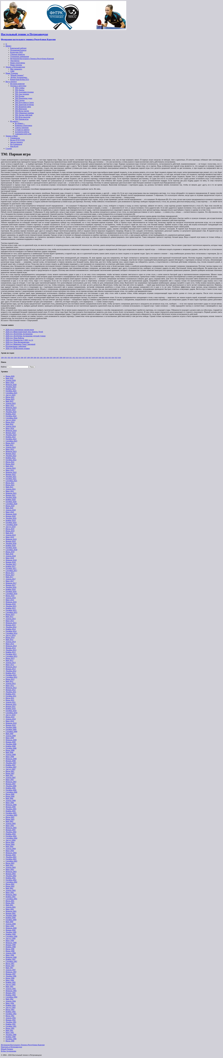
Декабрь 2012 (11, 671)
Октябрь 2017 (11, 568)
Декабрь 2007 (11, 763)
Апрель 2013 (11, 663)
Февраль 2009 (11, 740)
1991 (5, 357)
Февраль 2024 (11, 431)
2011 (70, 357)
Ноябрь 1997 (11, 959)
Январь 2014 (11, 648)
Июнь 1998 (10, 951)
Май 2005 (9, 821)
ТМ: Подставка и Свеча (24, 102)
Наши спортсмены (17, 63)
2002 (41, 357)
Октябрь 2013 (11, 654)
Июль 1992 (10, 1016)
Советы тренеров (22, 128)
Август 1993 (10, 1007)
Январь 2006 (11, 807)
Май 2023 (9, 445)
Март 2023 (10, 449)
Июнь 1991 (10, 1028)
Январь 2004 (11, 855)
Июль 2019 (10, 529)
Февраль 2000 (11, 928)
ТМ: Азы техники (22, 94)
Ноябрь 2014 (11, 629)
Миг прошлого (16, 69)
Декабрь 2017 (11, 564)
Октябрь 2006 (11, 790)
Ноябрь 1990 (11, 1037)
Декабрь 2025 (11, 387)
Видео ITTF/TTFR (17, 140)
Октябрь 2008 (11, 748)
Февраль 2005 (11, 828)
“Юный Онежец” (17, 75)
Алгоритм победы (22, 132)
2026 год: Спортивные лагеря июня (20, 330)
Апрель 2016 (11, 598)
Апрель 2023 (11, 447)
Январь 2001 (11, 913)
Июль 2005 (10, 817)
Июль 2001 (10, 901)
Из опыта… (15, 121)
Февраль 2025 (11, 408)
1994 (15, 357)
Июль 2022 (10, 462)
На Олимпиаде (16, 144)
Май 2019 (9, 533)
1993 (12, 357)
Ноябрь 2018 (11, 545)
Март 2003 (10, 869)
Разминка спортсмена (23, 125)
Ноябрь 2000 (11, 918)
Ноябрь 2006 (11, 788)
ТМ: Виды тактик (22, 111)
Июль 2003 (10, 863)
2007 (57, 357)
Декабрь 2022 (11, 456)
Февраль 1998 (11, 957)
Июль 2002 (10, 884)
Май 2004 (9, 846)
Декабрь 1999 (11, 932)
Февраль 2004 (11, 853)
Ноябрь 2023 (11, 437)
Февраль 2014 (11, 646)
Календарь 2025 (16, 52)
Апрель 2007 (11, 777)
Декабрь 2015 (11, 606)
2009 (64, 357)
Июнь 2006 (10, 796)
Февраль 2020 (11, 514)
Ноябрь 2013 (11, 652)
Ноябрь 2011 (10, 694)
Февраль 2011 (11, 704)
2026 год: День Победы (15, 338)
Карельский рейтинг (18, 48)
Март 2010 (10, 721)
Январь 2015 (11, 625)
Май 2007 (9, 775)
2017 (90, 357)
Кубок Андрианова (8, 1051)
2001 (38, 357)
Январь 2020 (11, 516)
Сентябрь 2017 (11, 571)
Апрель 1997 (11, 970)
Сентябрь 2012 (11, 677)
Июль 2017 (10, 573)
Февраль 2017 (11, 583)
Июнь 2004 (10, 844)
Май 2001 (9, 905)
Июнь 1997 (10, 966)
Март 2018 (10, 558)
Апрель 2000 (11, 924)
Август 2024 (10, 420)
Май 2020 (9, 508)
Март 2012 (10, 686)
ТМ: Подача (19, 96)
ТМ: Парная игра (21, 119)
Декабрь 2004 (11, 832)
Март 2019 (10, 537)
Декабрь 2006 (11, 786)
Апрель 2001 (11, 907)
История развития (17, 84)
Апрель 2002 (11, 890)
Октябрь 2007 (11, 767)
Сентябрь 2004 (11, 838)
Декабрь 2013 (11, 650)
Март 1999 (10, 941)
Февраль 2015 (11, 623)
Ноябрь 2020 (11, 499)
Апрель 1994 (11, 1001)
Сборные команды (17, 54)
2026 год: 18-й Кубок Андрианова (19, 334)
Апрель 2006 (11, 800)
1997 (25, 357)
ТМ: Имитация (21, 109)
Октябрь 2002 (11, 880)
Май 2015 (9, 617)
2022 (106, 357)
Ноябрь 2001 (11, 897)
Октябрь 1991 (11, 1026)
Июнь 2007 (10, 773)
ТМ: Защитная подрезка (24, 105)
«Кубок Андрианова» (18, 77)
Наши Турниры (12, 73)
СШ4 (12, 71)
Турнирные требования (19, 56)
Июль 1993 (10, 1010)
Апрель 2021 (11, 489)
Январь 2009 (11, 742)
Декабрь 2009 (11, 727)
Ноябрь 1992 (11, 1012)
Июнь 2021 (10, 485)
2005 (51, 357)
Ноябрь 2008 (11, 746)
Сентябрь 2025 (11, 393)
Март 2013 (10, 665)
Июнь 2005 (10, 819)
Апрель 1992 (11, 1018)
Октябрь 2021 (11, 479)
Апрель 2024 (11, 426)
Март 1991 (10, 1032)
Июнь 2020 (10, 506)
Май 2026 (9, 378)
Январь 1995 (11, 993)
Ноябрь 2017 (11, 566)
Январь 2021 (11, 495)
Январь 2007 (11, 784)
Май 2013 (9, 660)
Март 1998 (10, 955)
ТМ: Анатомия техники (24, 92)
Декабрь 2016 (11, 587)
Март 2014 (10, 644)
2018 (93, 357)
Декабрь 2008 (11, 744)
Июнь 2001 (10, 903)
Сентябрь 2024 (11, 418)
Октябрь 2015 (11, 610)
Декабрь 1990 (11, 1035)
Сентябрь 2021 (11, 481)
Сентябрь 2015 (11, 612)
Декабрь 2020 (11, 497)
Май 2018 (9, 554)
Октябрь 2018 (11, 548)
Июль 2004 (10, 842)
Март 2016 (10, 600)
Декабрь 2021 (11, 476)
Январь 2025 (11, 410)
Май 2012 (9, 681)
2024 (113, 357)
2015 (83, 357)
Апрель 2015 (11, 619)
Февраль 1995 (11, 991)
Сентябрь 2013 (11, 656)
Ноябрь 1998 (11, 947)
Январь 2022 (11, 474)
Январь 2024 (11, 433)
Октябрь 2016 (11, 591)
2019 (96, 357)
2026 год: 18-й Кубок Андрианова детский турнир (26, 336)
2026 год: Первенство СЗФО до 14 (19, 340)
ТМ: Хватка (19, 90)
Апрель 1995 (11, 989)
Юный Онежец (7, 1049)
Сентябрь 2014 (11, 633)
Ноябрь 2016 (11, 589)
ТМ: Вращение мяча (23, 107)
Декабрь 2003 (11, 857)
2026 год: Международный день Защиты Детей (24, 332)
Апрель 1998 (11, 953)
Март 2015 (10, 621)
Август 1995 (10, 984)
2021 (103, 357)
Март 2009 (10, 738)
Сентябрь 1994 (11, 997)
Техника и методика (18, 86)
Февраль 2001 (11, 911)
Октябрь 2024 (11, 416)
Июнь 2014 (10, 637)
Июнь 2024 (10, 422)
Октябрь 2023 (11, 439)
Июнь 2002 (10, 886)
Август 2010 (10, 715)
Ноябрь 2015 (11, 608)
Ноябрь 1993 (11, 1005)
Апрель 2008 (11, 754)
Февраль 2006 (11, 805)
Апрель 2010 (11, 719)
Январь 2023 (11, 454)
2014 (80, 357)
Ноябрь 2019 (11, 520)
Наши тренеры (16, 65)
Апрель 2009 (11, 736)
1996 (21, 357)
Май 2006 (9, 798)
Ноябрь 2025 (11, 389)
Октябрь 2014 (11, 631)
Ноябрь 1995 (11, 982)
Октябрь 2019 (11, 522)
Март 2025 (10, 405)
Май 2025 (9, 401)
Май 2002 (9, 888)
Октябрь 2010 (11, 711)
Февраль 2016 (11, 602)
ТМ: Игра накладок (22, 117)
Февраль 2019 (11, 539)
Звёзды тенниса (16, 142)
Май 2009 (9, 734)
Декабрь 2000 (11, 915)
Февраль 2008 (11, 759)
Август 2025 (10, 395)
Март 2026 (10, 382)
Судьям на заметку (22, 130)
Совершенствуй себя (23, 134)
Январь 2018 (11, 562)
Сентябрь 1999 (11, 936)
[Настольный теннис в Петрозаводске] (63, 29)
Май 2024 (9, 424)
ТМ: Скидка (20, 100)
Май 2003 (9, 865)
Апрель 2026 (11, 380)
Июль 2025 (10, 397)
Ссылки (9, 148)
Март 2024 (10, 428)
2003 (44, 357)
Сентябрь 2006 (11, 792)
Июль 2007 (10, 771)
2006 (54, 357)
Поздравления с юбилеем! (16, 346)
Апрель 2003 (11, 867)
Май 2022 (9, 466)
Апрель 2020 (11, 510)
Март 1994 (10, 1003)
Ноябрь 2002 (11, 878)
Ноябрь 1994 (11, 995)
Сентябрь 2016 (11, 594)
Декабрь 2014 (11, 627)
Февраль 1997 (11, 972)
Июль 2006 (10, 794)
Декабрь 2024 (11, 412)
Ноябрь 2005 (11, 811)
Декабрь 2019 (11, 518)
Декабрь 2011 (11, 692)
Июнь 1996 (10, 978)
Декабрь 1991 (11, 1022)
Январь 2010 (11, 725)
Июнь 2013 (10, 658)
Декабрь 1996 (11, 976)
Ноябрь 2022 (11, 458)
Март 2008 (10, 757)
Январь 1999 (11, 945)
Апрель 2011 (11, 702)
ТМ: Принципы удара (23, 98)
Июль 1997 (10, 964)
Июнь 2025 (10, 399)
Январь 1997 (11, 974)
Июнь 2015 (10, 614)
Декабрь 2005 (11, 809)
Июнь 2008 (10, 750)
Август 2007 (10, 769)
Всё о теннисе (11, 82)
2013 (77, 357)
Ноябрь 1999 (11, 934)
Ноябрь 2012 (11, 673)
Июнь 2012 (10, 679)
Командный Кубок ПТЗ (19, 79)
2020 (99, 357)
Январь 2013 (11, 669)
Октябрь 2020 (11, 502)
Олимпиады (15, 138)
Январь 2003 (11, 874)
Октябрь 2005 (11, 813)
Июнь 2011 (10, 700)
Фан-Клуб (14, 146)
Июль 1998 (10, 949)
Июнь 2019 (10, 531)
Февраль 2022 (11, 472)
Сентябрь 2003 (11, 861)
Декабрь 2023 (11, 435)
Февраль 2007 (11, 782)
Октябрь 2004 (11, 836)
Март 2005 (10, 826)
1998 (28, 357)
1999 (31, 357)
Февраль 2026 (11, 385)
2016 (86, 357)
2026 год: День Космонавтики (17, 342)
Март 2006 (10, 803)
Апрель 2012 (11, 683)
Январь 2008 (11, 761)
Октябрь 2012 (11, 675)
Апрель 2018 (11, 556)
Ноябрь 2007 (11, 765)
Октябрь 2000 (11, 920)
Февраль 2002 (11, 895)
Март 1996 (10, 980)
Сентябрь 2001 (11, 899)
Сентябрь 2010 (11, 713)
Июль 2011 (10, 698)
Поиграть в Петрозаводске (11, 1047)
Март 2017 (10, 581)
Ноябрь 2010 (11, 709)
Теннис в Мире (12, 136)
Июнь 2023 (10, 443)
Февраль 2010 (11, 723)
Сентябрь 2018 (11, 550)
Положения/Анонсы (18, 50)
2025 (116, 357)
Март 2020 (10, 512)
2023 (109, 357)
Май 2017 (9, 577)
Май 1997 (9, 968)
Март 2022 (10, 470)
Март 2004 (10, 851)
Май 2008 (9, 752)
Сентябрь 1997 (11, 961)
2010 (67, 357)
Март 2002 (10, 892)
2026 (119, 357)
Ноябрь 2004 (11, 834)
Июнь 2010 (10, 717)
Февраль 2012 (11, 688)
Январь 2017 (11, 585)
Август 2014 (10, 635)
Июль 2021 (10, 483)
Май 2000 (9, 922)
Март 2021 (10, 491)
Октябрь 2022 (11, 460)
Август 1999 (10, 938)
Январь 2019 (11, 541)
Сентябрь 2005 (11, 815)
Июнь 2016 (10, 596)
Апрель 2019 (11, 535)
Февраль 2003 (11, 872)
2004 (47, 357)
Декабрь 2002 (11, 876)
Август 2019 (10, 527)
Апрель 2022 (11, 468)
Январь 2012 (11, 690)
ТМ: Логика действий (23, 115)
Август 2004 (10, 840)
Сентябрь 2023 (11, 441)
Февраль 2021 (11, 493)
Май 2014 (9, 640)
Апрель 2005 (11, 823)
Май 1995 (9, 987)
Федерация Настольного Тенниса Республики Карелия (32, 59)
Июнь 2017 (10, 575)
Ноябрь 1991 (11, 1024)
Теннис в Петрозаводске (15, 67)
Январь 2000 (11, 930)
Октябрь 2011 (11, 696)
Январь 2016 (11, 604)
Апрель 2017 (11, 579)
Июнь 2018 (10, 552)
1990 (2, 357)
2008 (60, 357)
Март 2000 (10, 926)
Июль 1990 (10, 1041)
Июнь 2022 (10, 464)
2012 (73, 357)
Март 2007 (10, 780)
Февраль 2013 (11, 667)
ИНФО (8, 46)
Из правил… (20, 123)
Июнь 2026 (10, 376)
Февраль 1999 (11, 943)
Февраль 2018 (11, 560)
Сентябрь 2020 (11, 504)
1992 (8, 357)
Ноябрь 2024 (11, 414)
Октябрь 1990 (11, 1039)
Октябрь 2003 (11, 859)
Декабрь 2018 (11, 543)
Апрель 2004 (11, 849)
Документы (14, 61)
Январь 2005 (11, 830)
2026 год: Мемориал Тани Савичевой (20, 344)
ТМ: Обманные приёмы (24, 113)
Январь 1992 (11, 1020)
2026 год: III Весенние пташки (18, 348)
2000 (34, 357)
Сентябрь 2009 (11, 732)
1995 (18, 357)
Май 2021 (9, 487)
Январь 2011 (10, 706)
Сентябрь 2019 (11, 525)
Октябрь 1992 (11, 1014)
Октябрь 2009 (11, 729)
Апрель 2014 (11, 642)
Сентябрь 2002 (11, 882)
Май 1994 (9, 999)
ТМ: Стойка (19, 88)
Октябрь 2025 (11, 391)
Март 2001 (10, 909)
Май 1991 (9, 1030)
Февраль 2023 (11, 451)
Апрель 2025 (11, 403)
